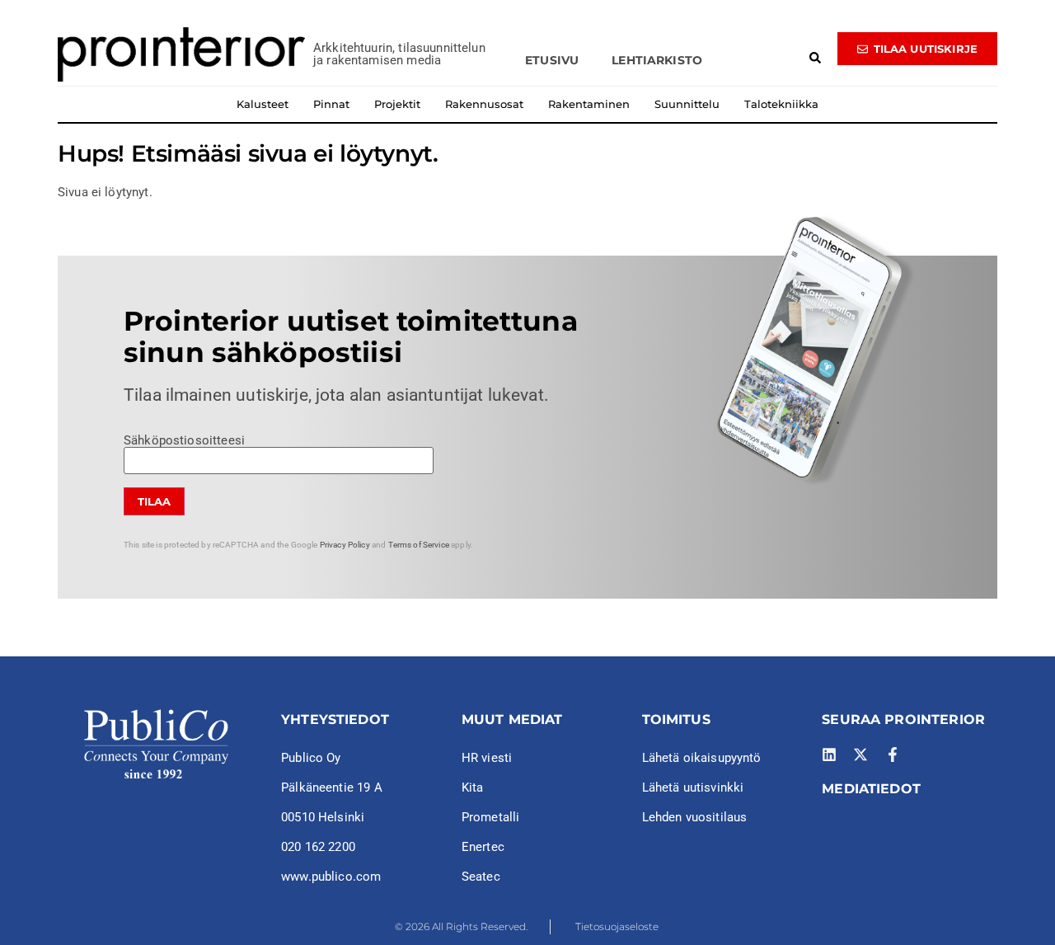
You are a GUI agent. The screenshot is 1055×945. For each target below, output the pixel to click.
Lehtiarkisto (657, 60)
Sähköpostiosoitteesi (184, 441)
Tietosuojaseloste (617, 926)
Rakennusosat (484, 103)
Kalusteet (262, 103)
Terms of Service (418, 544)
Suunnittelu (687, 103)
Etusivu (552, 60)
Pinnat (331, 103)
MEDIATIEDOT (871, 789)
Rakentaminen (589, 103)
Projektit (397, 103)
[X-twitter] (860, 754)
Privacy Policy (345, 544)
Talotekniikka (781, 103)
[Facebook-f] (892, 754)
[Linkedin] (829, 754)
